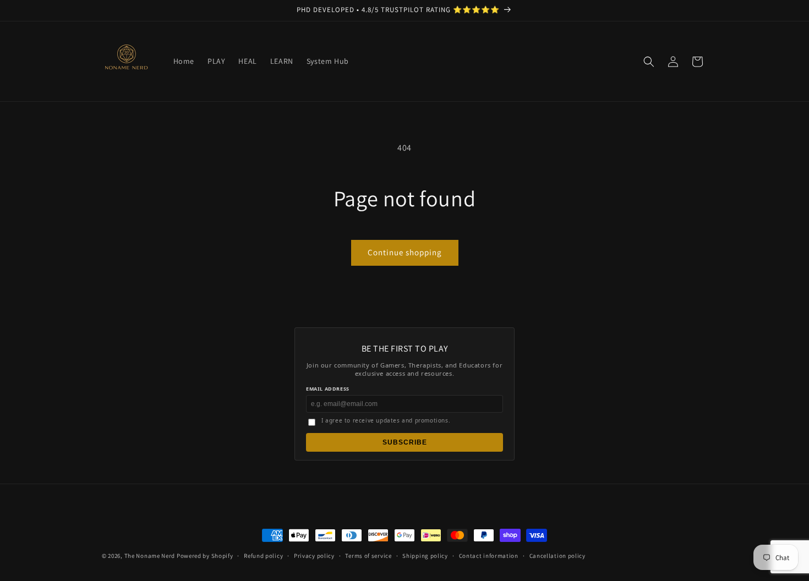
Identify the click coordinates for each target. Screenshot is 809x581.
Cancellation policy (557, 556)
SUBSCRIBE (404, 442)
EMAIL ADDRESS (327, 388)
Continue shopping (405, 252)
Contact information (488, 556)
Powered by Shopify (205, 556)
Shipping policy (425, 556)
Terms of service (368, 556)
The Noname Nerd (150, 556)
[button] (649, 62)
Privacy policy (314, 556)
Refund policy (263, 556)
